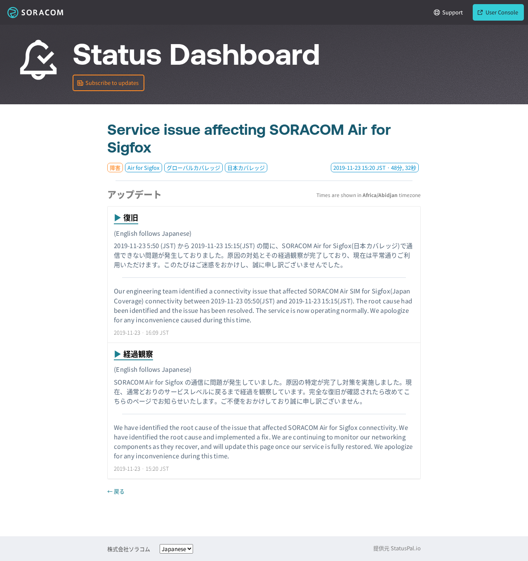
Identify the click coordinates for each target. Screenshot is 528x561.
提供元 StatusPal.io (397, 548)
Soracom (35, 12)
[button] (108, 83)
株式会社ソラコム (128, 549)
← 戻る (116, 491)
